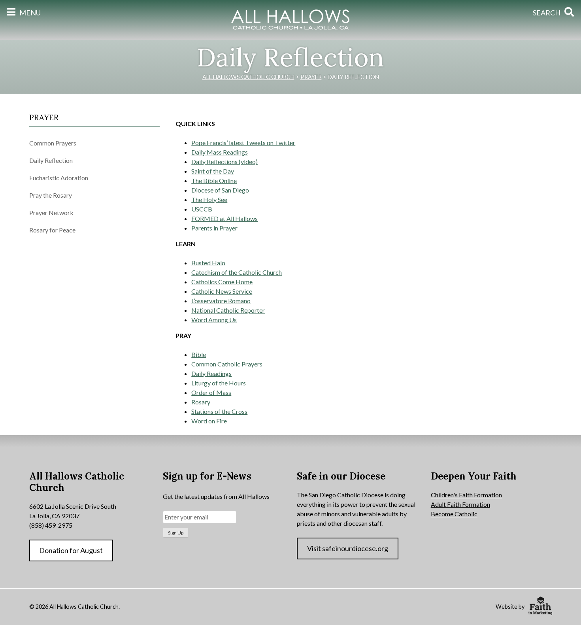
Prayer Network (51, 212)
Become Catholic (454, 513)
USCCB (201, 209)
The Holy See (209, 199)
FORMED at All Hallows (224, 218)
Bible (198, 354)
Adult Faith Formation (460, 504)
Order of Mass (211, 392)
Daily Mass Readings (219, 152)
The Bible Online (214, 180)
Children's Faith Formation (466, 494)
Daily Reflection (51, 160)
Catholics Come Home (222, 281)
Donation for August (71, 550)
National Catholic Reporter (228, 310)
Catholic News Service (221, 291)
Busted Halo (208, 262)
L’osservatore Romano (221, 300)
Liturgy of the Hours (218, 383)
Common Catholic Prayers (226, 364)
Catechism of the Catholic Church (236, 272)
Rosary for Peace (52, 230)
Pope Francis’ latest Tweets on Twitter (243, 142)
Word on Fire (209, 421)
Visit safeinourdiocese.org (347, 548)
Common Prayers (52, 143)
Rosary (200, 402)
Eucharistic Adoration (58, 177)
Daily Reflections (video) (224, 161)
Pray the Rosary (50, 195)
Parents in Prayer (214, 228)
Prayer (43, 117)
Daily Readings (211, 373)
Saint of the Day (212, 171)
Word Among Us (214, 319)
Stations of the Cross (219, 411)
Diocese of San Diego (220, 190)
